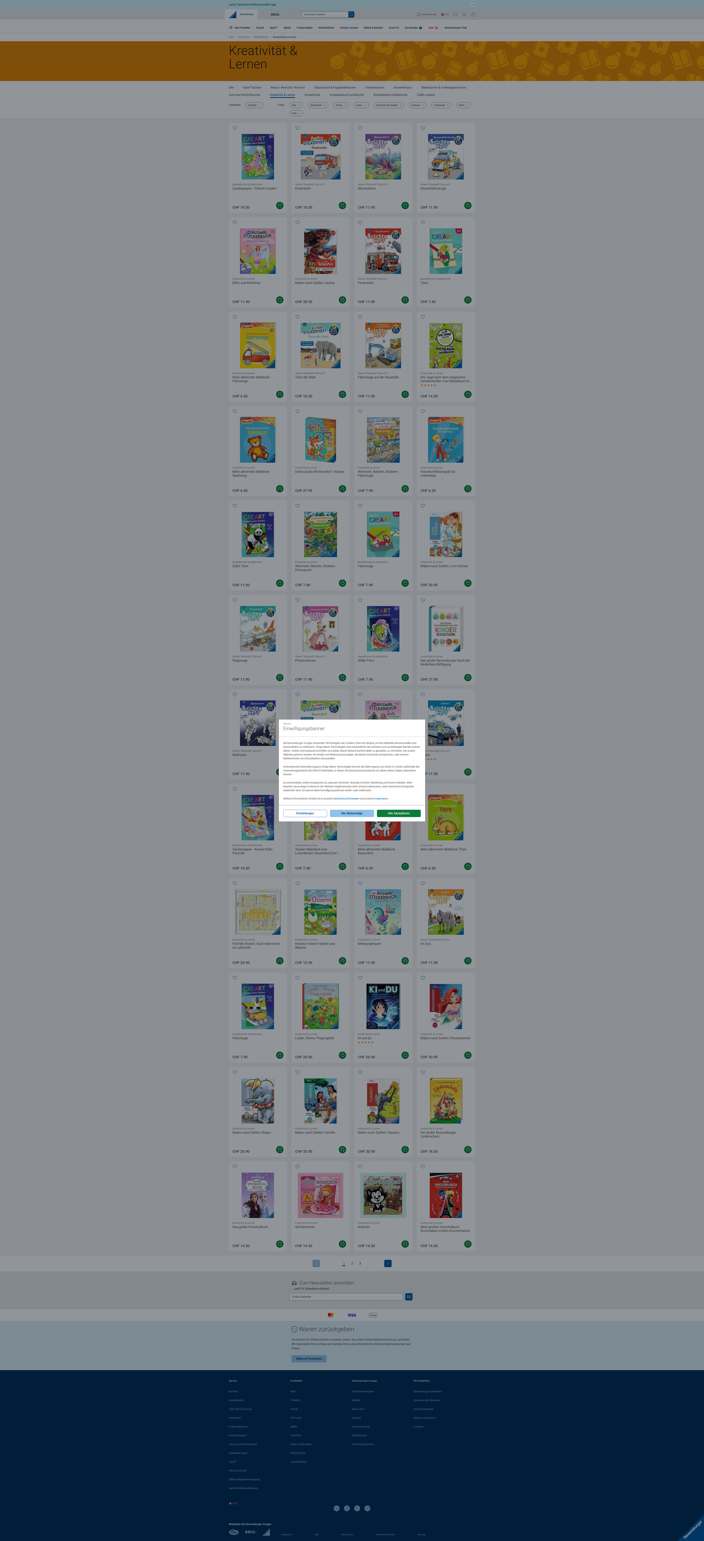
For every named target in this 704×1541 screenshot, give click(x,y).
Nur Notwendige (352, 813)
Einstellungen (305, 813)
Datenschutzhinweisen (346, 798)
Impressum (381, 798)
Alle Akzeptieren (399, 813)
